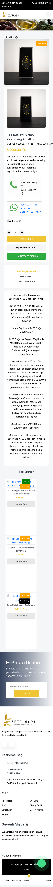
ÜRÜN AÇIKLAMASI (26, 271)
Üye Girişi (34, 801)
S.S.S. (4, 805)
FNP (26, 869)
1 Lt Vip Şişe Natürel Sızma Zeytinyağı (21, 549)
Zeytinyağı (12, 37)
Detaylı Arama (36, 810)
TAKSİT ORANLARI (26, 281)
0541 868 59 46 (42, 3)
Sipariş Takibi (36, 805)
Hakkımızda (7, 801)
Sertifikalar (7, 810)
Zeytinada (48, 144)
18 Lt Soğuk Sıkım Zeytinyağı (21, 605)
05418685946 (14, 773)
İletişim (5, 814)
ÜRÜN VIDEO (26, 276)
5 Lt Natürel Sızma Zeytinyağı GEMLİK (21, 137)
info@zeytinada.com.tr (17, 763)
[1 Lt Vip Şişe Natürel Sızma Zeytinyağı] (21, 541)
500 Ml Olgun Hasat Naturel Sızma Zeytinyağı (21, 492)
